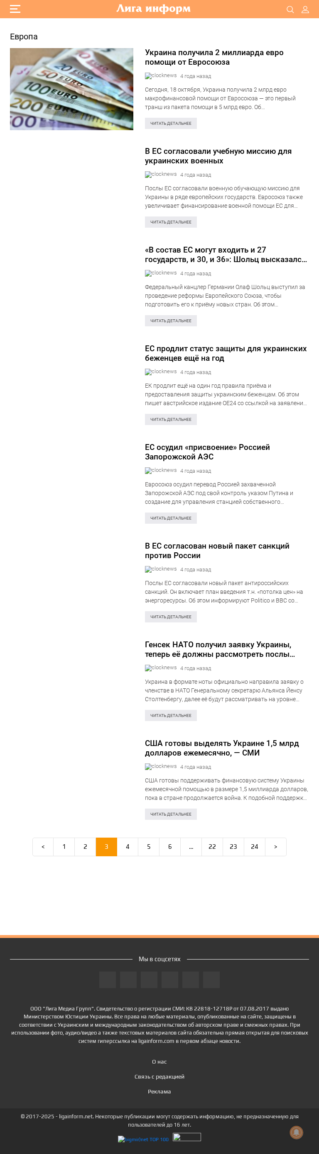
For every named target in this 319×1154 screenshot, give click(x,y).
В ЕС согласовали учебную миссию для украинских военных (218, 156)
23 (233, 846)
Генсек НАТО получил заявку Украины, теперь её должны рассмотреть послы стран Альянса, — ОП (218, 649)
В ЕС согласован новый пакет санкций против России (217, 551)
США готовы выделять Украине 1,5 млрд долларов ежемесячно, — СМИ (222, 748)
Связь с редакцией (159, 1076)
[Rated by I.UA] (187, 1139)
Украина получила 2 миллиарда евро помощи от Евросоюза (214, 57)
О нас (159, 1061)
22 (212, 846)
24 (254, 846)
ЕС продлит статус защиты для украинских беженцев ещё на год (226, 353)
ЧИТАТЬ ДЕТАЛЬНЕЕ (170, 123)
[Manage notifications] (296, 1132)
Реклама (159, 1091)
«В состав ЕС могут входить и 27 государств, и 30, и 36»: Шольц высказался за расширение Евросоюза (225, 254)
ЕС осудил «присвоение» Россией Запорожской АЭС (207, 452)
